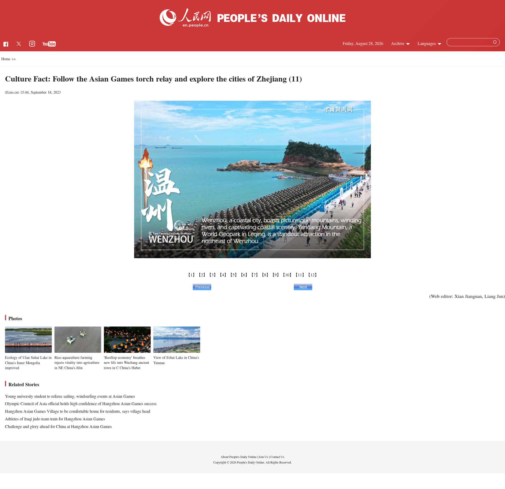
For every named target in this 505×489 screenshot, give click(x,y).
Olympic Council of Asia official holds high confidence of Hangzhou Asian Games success (80, 403)
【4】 (223, 274)
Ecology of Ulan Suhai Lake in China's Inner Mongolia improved (28, 362)
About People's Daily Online (238, 457)
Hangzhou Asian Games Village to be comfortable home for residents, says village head (77, 411)
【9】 (275, 274)
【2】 (202, 274)
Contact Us (277, 457)
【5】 (233, 274)
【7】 (254, 274)
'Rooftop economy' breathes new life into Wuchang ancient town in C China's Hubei (126, 362)
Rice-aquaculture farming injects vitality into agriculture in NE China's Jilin (76, 362)
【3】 (212, 274)
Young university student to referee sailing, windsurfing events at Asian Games (70, 396)
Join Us (264, 457)
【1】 (191, 274)
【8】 (265, 274)
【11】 (300, 274)
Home (5, 58)
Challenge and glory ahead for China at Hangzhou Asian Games (58, 426)
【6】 (244, 274)
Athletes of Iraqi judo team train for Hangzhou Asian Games (55, 418)
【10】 (287, 274)
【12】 (312, 274)
